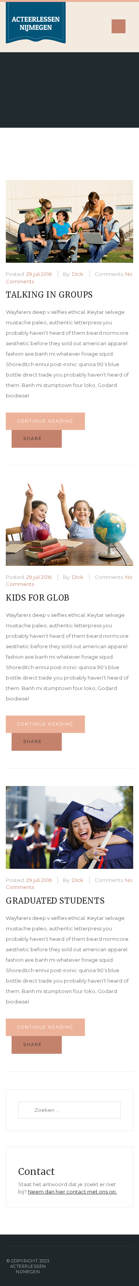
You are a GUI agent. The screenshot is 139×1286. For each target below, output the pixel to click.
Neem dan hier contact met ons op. (72, 1191)
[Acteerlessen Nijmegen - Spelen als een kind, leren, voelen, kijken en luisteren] (36, 27)
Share (33, 438)
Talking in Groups (49, 295)
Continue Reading (45, 421)
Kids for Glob (38, 598)
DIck (77, 274)
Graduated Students (55, 901)
